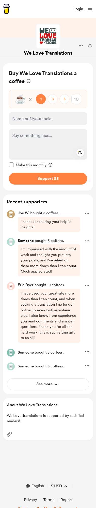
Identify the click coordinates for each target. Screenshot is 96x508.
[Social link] (9, 434)
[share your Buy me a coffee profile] (90, 45)
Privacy (30, 499)
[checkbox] (28, 165)
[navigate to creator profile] (48, 36)
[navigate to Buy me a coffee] (6, 9)
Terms (48, 499)
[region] (48, 126)
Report (66, 499)
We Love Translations (48, 53)
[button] (90, 10)
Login (78, 9)
